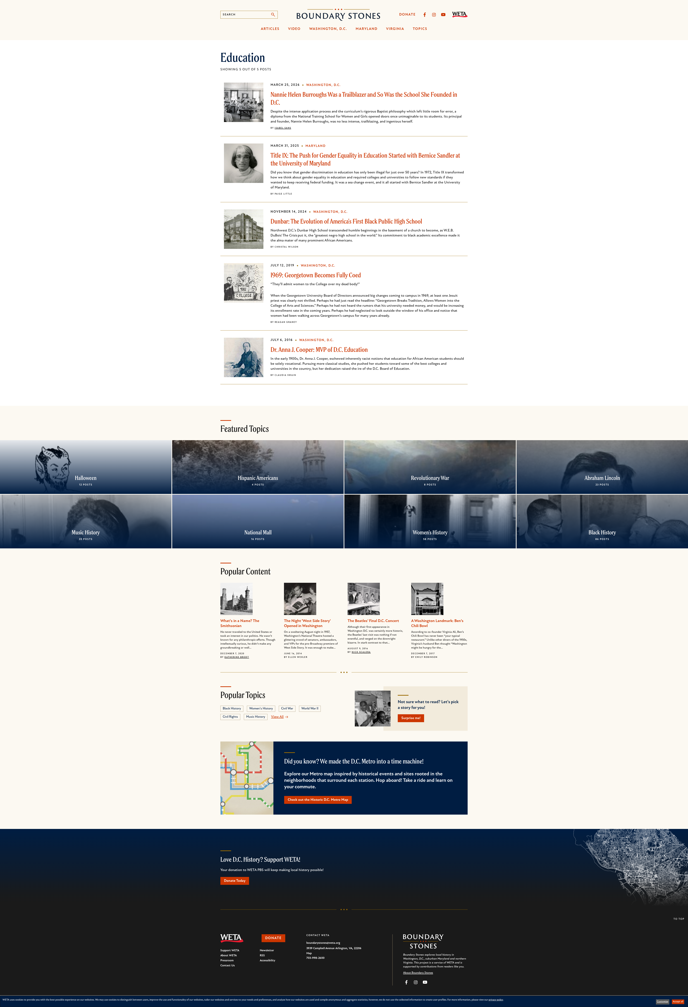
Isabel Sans (283, 128)
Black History (602, 532)
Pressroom (227, 960)
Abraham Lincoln (602, 478)
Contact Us (227, 965)
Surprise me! (411, 718)
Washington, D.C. (328, 29)
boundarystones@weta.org (323, 943)
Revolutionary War (430, 478)
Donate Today (234, 881)
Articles (270, 29)
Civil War (287, 708)
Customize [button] (662, 1001)
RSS (262, 955)
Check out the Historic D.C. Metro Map (318, 800)
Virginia (395, 29)
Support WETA (229, 950)
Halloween (86, 478)
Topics (420, 29)
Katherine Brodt (236, 657)
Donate (407, 14)
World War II (309, 708)
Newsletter (267, 950)
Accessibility (267, 960)
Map (309, 953)
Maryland (367, 29)
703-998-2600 (315, 958)
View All (277, 717)
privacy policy (496, 1000)
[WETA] (460, 15)
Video (294, 29)
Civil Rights (230, 717)
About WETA (228, 955)
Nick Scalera (361, 652)
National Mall (258, 532)
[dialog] (344, 1001)
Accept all (678, 1001)
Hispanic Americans (258, 478)
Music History (86, 532)
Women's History (430, 532)
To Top (678, 919)
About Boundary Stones (418, 972)
